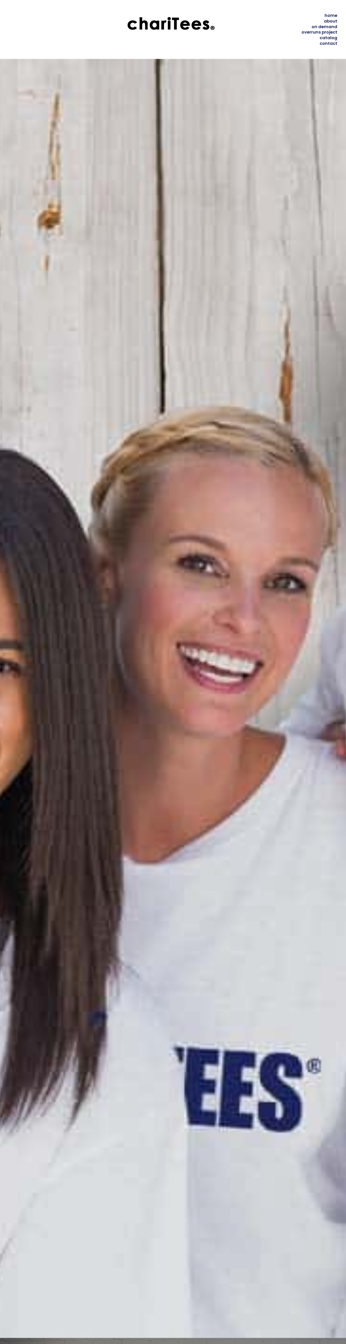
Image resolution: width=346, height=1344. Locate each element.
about (330, 21)
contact (328, 43)
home (331, 15)
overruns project (319, 32)
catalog (328, 38)
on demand (324, 27)
